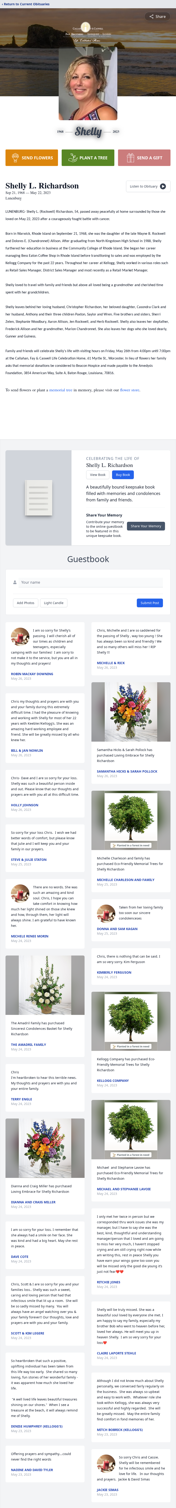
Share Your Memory (146, 526)
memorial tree (60, 389)
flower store (129, 389)
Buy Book (123, 474)
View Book (97, 474)
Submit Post (150, 603)
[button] (45, 985)
